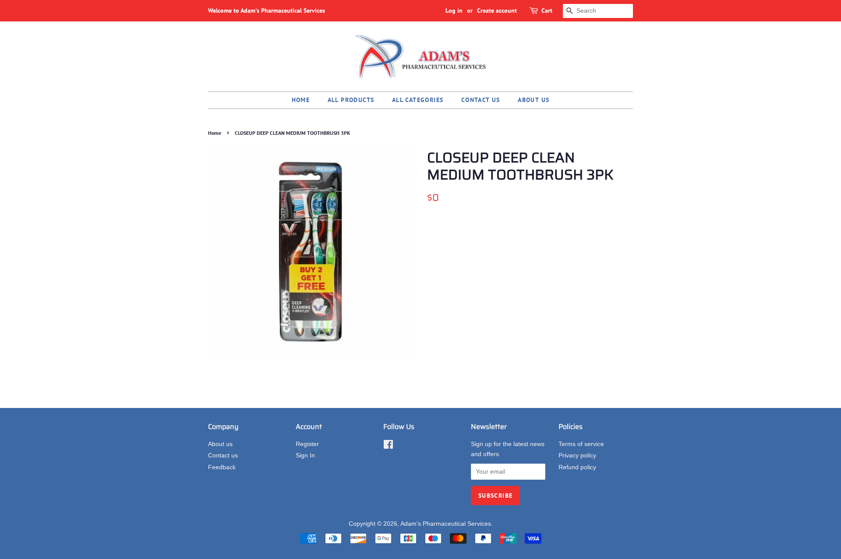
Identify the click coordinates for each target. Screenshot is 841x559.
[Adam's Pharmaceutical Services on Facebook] (388, 446)
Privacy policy (577, 455)
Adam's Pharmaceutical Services (445, 523)
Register (307, 444)
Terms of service (581, 444)
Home (301, 100)
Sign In (305, 455)
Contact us (480, 100)
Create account (497, 10)
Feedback (222, 467)
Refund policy (577, 467)
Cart (546, 10)
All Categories (418, 100)
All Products (351, 100)
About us (533, 100)
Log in (454, 10)
